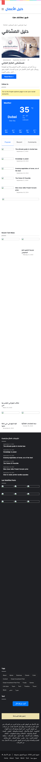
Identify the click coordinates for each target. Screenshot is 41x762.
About (4, 675)
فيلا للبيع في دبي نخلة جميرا (9, 424)
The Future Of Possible (23, 178)
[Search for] (38, 9)
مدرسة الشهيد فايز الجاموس (28, 251)
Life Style (6, 686)
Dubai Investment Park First (11, 682)
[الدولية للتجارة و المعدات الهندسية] (33, 503)
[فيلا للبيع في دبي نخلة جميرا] (10, 416)
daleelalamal (7, 60)
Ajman (11, 675)
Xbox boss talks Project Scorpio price (26, 189)
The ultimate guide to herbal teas (26, 149)
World (4, 690)
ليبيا (25, 25)
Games (32, 682)
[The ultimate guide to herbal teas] (8, 152)
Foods (24, 682)
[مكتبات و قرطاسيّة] (33, 488)
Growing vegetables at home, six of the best (27, 169)
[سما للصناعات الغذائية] (30, 416)
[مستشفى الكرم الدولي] (20, 47)
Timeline (27, 686)
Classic (27, 675)
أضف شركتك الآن (20, 703)
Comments (32, 142)
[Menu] (3, 9)
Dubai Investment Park (18, 679)
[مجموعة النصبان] (33, 496)
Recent (19, 142)
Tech (19, 686)
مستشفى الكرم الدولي (13, 63)
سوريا (17, 690)
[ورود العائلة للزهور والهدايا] (8, 496)
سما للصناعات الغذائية (29, 423)
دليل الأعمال (7, 754)
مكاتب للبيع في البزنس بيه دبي (10, 404)
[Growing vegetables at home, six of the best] (8, 171)
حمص (10, 690)
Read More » (9, 76)
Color (34, 675)
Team (13, 686)
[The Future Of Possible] (8, 181)
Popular (8, 142)
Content (5, 679)
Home (5, 25)
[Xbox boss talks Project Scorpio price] (8, 191)
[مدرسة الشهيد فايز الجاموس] (30, 243)
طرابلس (20, 25)
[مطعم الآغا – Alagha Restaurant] (8, 488)
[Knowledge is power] (8, 162)
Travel (34, 686)
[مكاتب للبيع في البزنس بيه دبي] (10, 319)
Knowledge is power (22, 158)
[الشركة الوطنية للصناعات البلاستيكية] (8, 503)
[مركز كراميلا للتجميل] (21, 488)
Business (19, 675)
